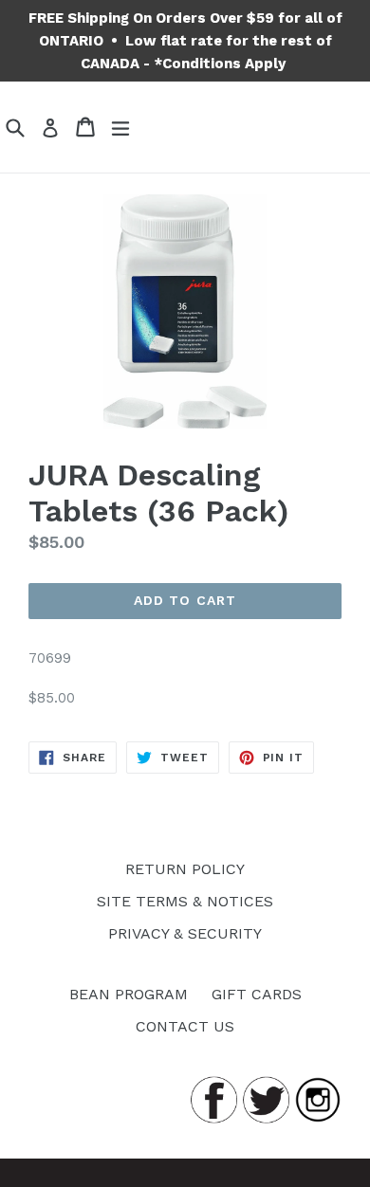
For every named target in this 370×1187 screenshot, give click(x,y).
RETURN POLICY (185, 869)
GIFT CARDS (257, 994)
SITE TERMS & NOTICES (185, 901)
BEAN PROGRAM (128, 994)
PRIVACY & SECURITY (185, 933)
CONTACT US (185, 1026)
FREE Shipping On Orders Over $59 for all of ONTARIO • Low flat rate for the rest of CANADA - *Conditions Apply (185, 40)
